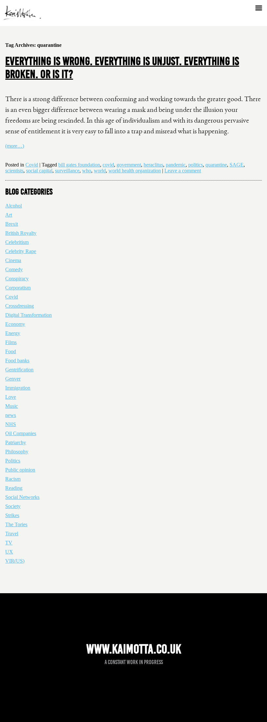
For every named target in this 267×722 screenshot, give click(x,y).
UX (9, 552)
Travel (11, 533)
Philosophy (16, 451)
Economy (15, 324)
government (129, 164)
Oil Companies (20, 433)
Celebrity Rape (20, 251)
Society (13, 506)
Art (8, 215)
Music (11, 406)
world (100, 170)
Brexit (11, 224)
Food (10, 351)
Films (11, 342)
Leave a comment (182, 170)
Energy (12, 333)
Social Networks (22, 497)
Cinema (13, 260)
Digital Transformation (28, 315)
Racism (13, 479)
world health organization (134, 170)
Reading (13, 488)
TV (8, 542)
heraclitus (153, 164)
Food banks (17, 360)
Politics (12, 460)
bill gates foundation (79, 164)
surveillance (67, 170)
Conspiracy (17, 278)
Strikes (12, 515)
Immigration (17, 388)
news (10, 415)
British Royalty (20, 233)
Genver (13, 378)
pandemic (176, 164)
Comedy (14, 269)
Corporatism (18, 287)
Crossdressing (19, 306)
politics (195, 164)
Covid (31, 164)
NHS (10, 424)
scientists (14, 170)
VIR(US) (14, 561)
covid (108, 164)
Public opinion (20, 470)
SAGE (237, 164)
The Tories (16, 524)
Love (10, 397)
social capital (39, 170)
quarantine (216, 164)
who (86, 170)
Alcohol (13, 205)
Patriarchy (15, 442)
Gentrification (19, 369)
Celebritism (17, 242)
